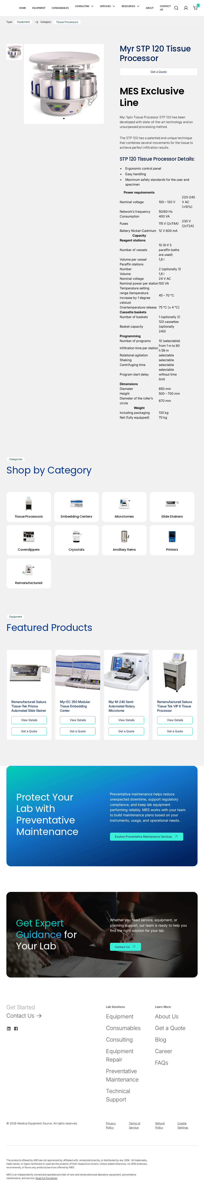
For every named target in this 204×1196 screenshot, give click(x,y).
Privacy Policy (111, 1125)
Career (163, 1051)
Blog (160, 1039)
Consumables (123, 1028)
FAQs (161, 1062)
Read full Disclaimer (46, 1178)
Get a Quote (170, 1028)
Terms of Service (134, 1125)
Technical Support (118, 1095)
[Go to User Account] (185, 8)
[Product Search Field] (176, 8)
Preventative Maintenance (122, 1075)
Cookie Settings (183, 1125)
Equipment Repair (119, 1055)
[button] (84, 6)
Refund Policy (160, 1125)
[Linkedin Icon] (8, 1028)
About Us (166, 1016)
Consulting (119, 1039)
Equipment (119, 1016)
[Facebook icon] (16, 1028)
